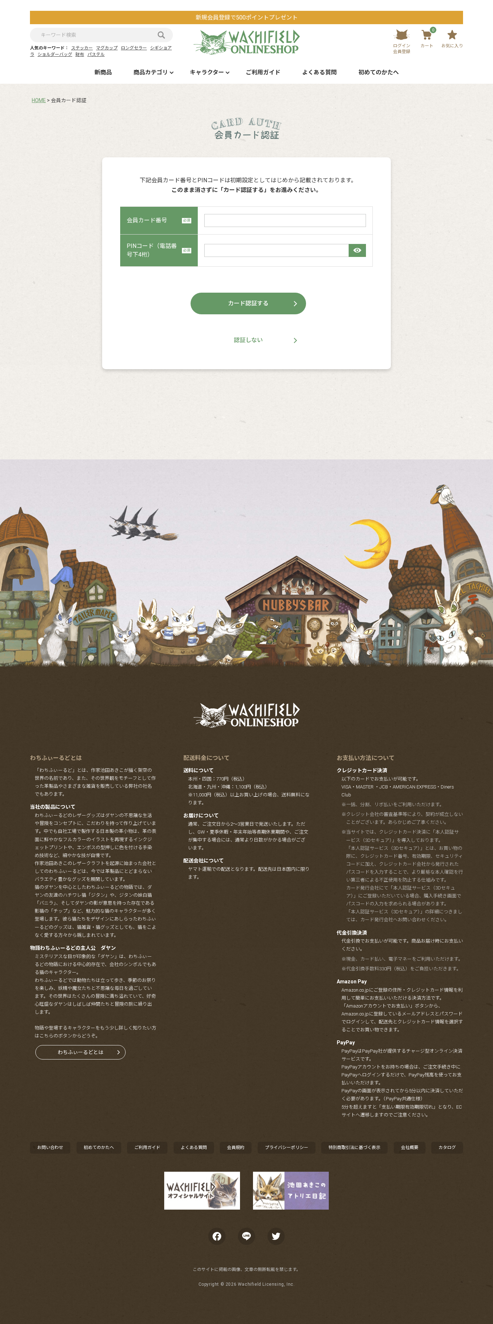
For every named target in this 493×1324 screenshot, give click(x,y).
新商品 (103, 72)
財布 (79, 54)
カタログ (447, 1147)
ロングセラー (134, 48)
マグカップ (107, 48)
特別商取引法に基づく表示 (354, 1147)
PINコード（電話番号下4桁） (152, 250)
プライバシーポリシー (286, 1147)
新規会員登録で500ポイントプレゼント (247, 17)
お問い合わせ (50, 1147)
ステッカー (82, 48)
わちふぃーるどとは (80, 1052)
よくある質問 (319, 72)
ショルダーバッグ (55, 54)
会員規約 (235, 1147)
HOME (39, 100)
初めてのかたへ (378, 72)
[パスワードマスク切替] (357, 250)
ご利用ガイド (263, 72)
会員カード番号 (147, 220)
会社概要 (409, 1147)
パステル (96, 54)
